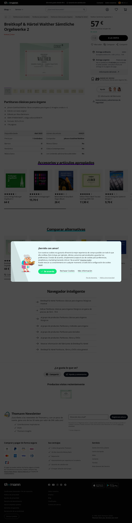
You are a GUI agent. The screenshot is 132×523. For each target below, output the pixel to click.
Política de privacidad (107, 278)
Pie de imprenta (91, 278)
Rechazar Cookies (67, 271)
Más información (85, 271)
